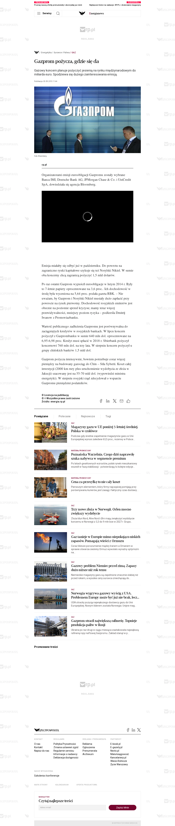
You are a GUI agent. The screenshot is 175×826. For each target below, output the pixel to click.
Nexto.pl (114, 750)
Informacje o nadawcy (65, 754)
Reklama (87, 744)
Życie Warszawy (119, 764)
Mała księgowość (119, 754)
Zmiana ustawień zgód (65, 747)
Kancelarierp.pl (118, 757)
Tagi (108, 416)
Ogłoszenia (89, 747)
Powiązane (41, 416)
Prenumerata (90, 750)
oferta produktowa (86, 785)
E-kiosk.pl (115, 744)
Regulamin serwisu (63, 750)
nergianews (96, 13)
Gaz (74, 52)
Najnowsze (88, 416)
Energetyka (46, 52)
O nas (37, 744)
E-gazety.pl (116, 747)
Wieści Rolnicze (118, 761)
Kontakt (38, 747)
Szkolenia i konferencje (46, 775)
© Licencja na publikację (55, 395)
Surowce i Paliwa (62, 52)
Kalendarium (62, 785)
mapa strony (41, 785)
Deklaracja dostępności (65, 757)
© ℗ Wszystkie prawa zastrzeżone (61, 398)
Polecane (65, 416)
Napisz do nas (41, 750)
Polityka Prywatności (64, 744)
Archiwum (88, 754)
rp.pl (44, 164)
